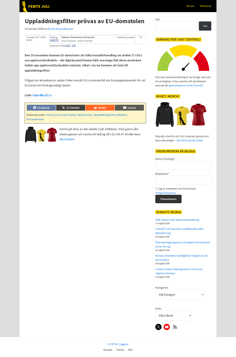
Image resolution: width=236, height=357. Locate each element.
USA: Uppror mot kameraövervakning (177, 219)
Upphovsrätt (84, 114)
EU (56, 114)
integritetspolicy (165, 192)
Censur (50, 114)
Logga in (123, 344)
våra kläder (66, 139)
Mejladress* (162, 173)
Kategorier (161, 287)
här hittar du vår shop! (190, 140)
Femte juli (38, 6)
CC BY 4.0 (113, 344)
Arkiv (158, 308)
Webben (122, 114)
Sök (157, 19)
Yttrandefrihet (35, 119)
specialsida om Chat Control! (186, 85)
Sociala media (68, 114)
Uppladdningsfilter (104, 114)
